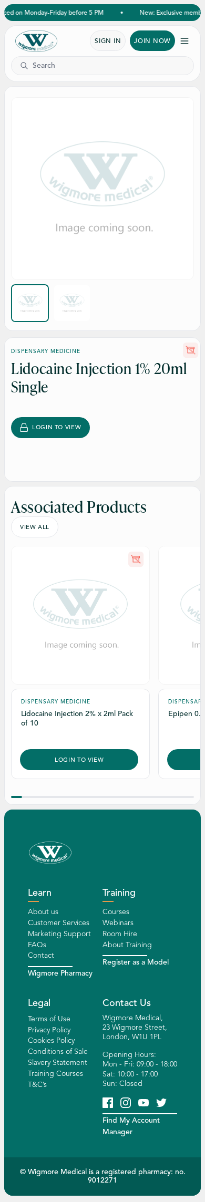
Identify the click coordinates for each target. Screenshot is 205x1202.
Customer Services (58, 922)
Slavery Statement (57, 1062)
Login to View (56, 427)
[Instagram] (125, 1102)
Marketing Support (59, 933)
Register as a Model (135, 962)
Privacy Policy (49, 1029)
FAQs (37, 944)
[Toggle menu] (184, 41)
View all (34, 527)
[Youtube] (143, 1102)
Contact (41, 955)
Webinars (118, 922)
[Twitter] (161, 1102)
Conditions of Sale (58, 1051)
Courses (115, 911)
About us (43, 911)
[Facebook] (107, 1102)
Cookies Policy (51, 1040)
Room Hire (119, 933)
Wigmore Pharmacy (60, 973)
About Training (127, 944)
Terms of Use (49, 1018)
